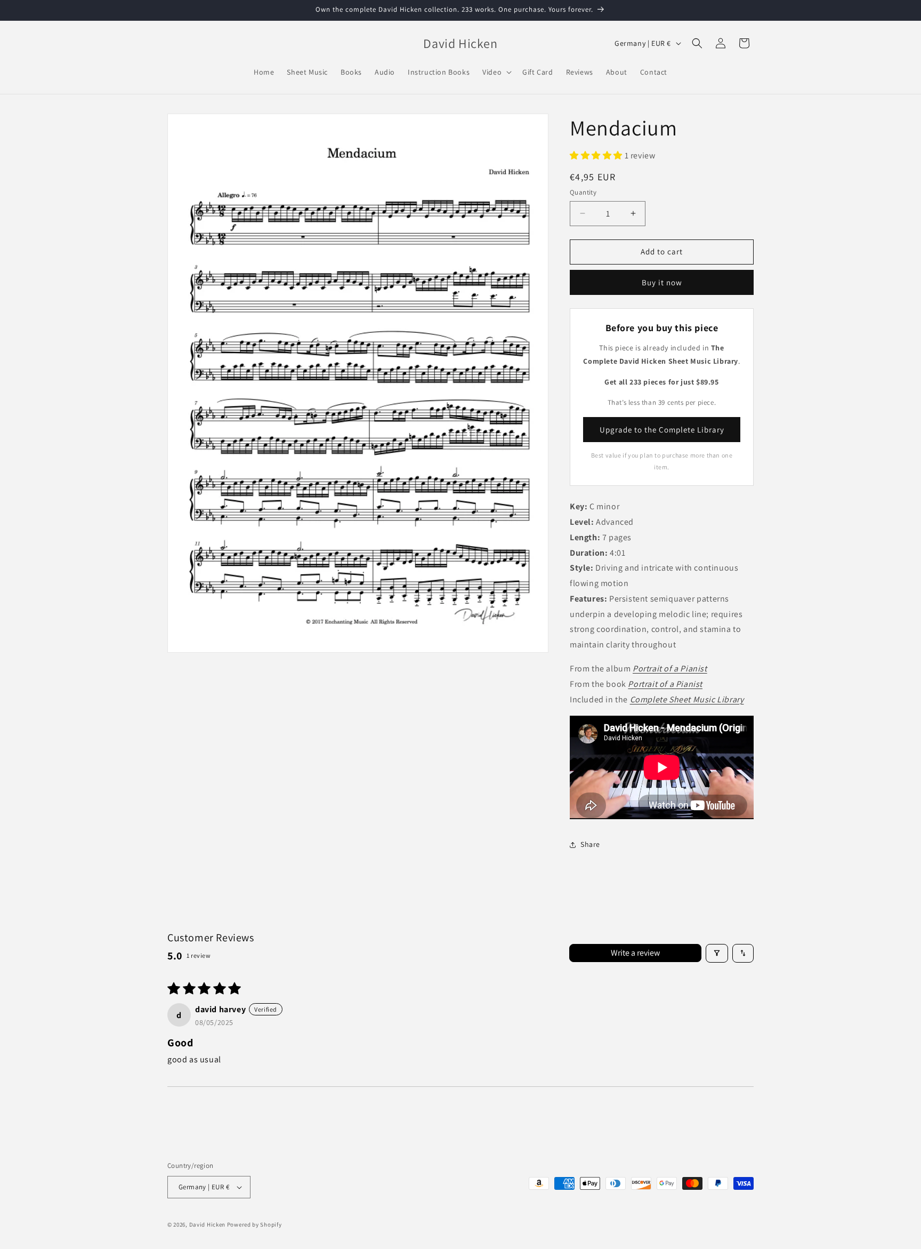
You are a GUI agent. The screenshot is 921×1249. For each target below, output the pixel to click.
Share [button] (590, 844)
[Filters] (717, 953)
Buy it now (662, 282)
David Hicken (207, 1224)
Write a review (635, 952)
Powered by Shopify (254, 1224)
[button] (496, 72)
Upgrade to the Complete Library (662, 430)
